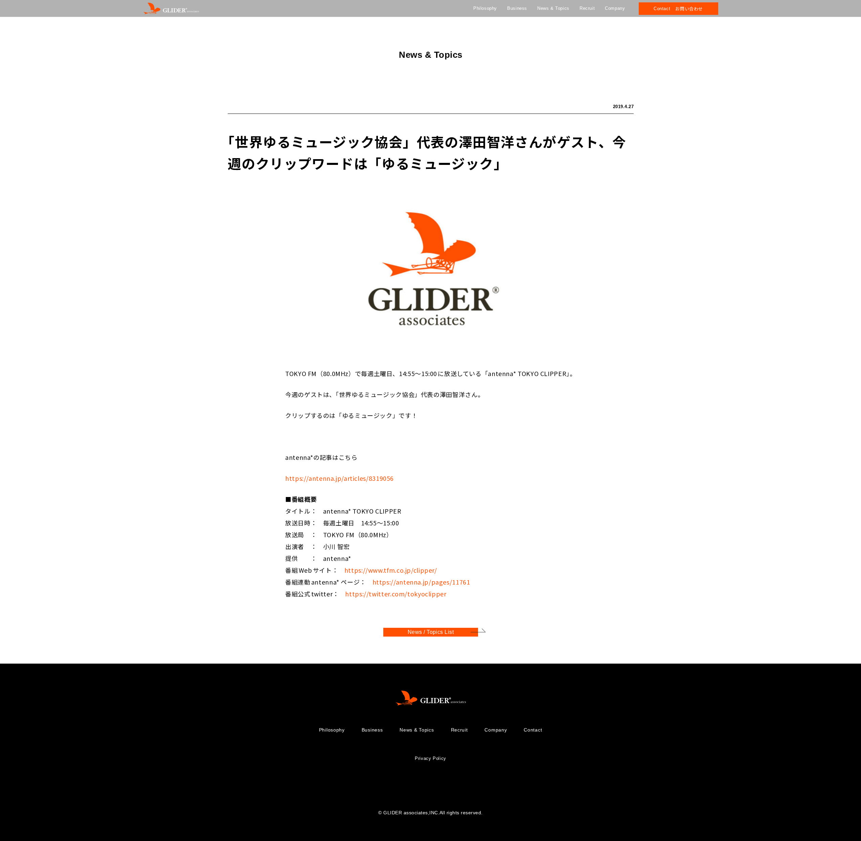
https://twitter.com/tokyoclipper (395, 593)
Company (615, 8)
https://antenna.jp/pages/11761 (421, 581)
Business (517, 8)
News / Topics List (430, 632)
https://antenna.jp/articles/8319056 (339, 478)
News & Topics (553, 8)
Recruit (587, 8)
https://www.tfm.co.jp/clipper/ (390, 570)
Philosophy (485, 8)
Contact (533, 730)
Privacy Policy (430, 758)
